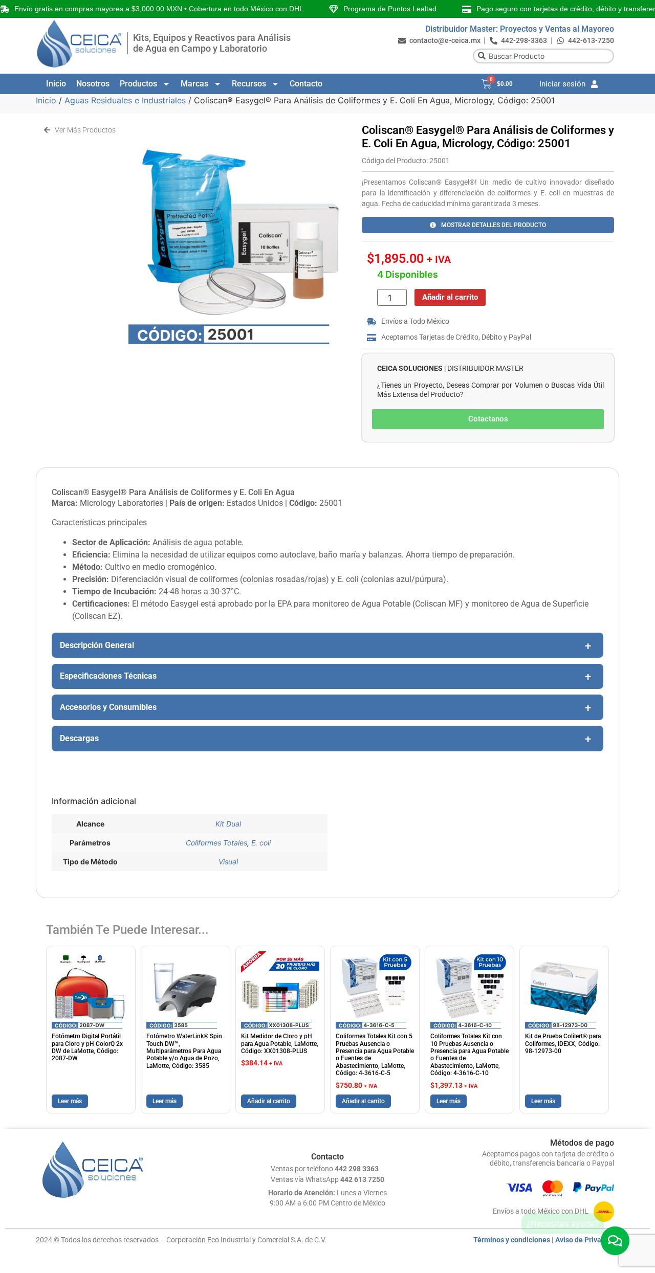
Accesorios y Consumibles (108, 707)
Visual (228, 861)
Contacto (306, 83)
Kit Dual (228, 823)
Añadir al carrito (450, 297)
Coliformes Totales (216, 842)
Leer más (70, 1101)
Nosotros (93, 83)
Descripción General (97, 645)
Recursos (249, 83)
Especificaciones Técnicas (108, 676)
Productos (138, 83)
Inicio (56, 83)
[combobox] (543, 56)
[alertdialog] (327, 9)
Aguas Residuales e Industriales (125, 100)
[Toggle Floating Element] (615, 1241)
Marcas (194, 83)
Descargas (79, 738)
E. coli (261, 842)
